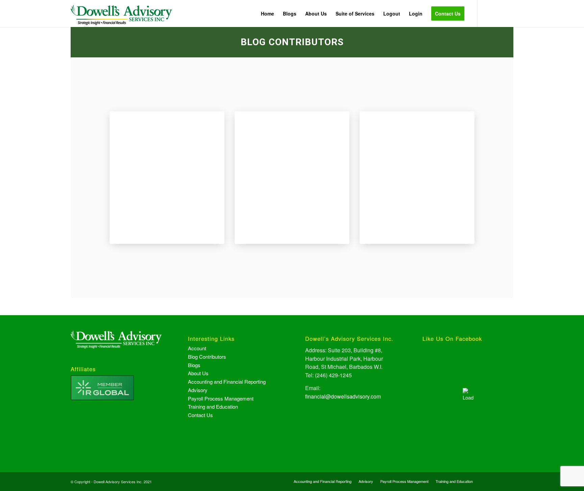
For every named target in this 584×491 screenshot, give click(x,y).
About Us (198, 373)
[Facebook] (167, 115)
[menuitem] (267, 13)
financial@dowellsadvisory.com (343, 396)
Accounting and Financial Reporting (227, 381)
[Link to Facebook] (488, 13)
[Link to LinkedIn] (508, 13)
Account (197, 348)
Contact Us (200, 414)
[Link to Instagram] (498, 13)
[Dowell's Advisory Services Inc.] (121, 18)
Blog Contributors (207, 356)
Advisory (198, 389)
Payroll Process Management (220, 398)
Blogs (194, 365)
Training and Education (213, 406)
